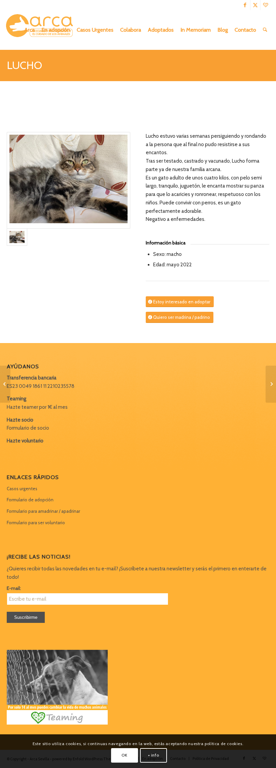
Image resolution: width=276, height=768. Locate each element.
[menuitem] (29, 30)
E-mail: (14, 588)
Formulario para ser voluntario (36, 522)
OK (124, 755)
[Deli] (271, 384)
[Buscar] (265, 30)
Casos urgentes (22, 488)
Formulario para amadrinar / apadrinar (43, 511)
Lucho (24, 65)
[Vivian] (5, 384)
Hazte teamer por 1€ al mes (37, 407)
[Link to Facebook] (245, 5)
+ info (153, 755)
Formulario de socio (28, 428)
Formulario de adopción (30, 499)
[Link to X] (255, 5)
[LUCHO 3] (68, 180)
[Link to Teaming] (266, 5)
